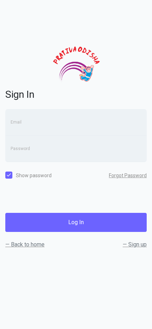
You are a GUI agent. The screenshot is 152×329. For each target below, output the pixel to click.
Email (16, 122)
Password (20, 148)
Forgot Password (128, 175)
